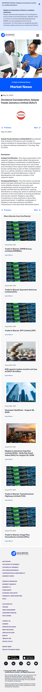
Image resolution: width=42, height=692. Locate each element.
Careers (5, 624)
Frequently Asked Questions (12, 596)
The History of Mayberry (10, 564)
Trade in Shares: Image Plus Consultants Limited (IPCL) (17, 536)
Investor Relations (9, 627)
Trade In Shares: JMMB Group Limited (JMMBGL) (18, 250)
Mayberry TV (6, 587)
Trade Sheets (6, 590)
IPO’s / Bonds (6, 615)
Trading (5, 607)
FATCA (4, 599)
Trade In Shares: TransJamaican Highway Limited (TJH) (19, 495)
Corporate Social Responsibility (13, 573)
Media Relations (7, 629)
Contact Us (6, 621)
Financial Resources (9, 581)
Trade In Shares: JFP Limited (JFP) (20, 331)
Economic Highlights (9, 593)
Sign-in (4, 635)
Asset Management (8, 610)
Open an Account (8, 632)
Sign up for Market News (11, 649)
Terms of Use (6, 638)
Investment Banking (9, 613)
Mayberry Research (9, 584)
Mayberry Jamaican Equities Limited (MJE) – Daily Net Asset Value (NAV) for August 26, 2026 (19, 453)
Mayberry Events (8, 576)
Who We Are (6, 561)
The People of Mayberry (10, 567)
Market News (6, 646)
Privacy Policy (7, 641)
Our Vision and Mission (10, 570)
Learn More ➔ (9, 255)
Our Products (7, 604)
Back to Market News (22, 82)
